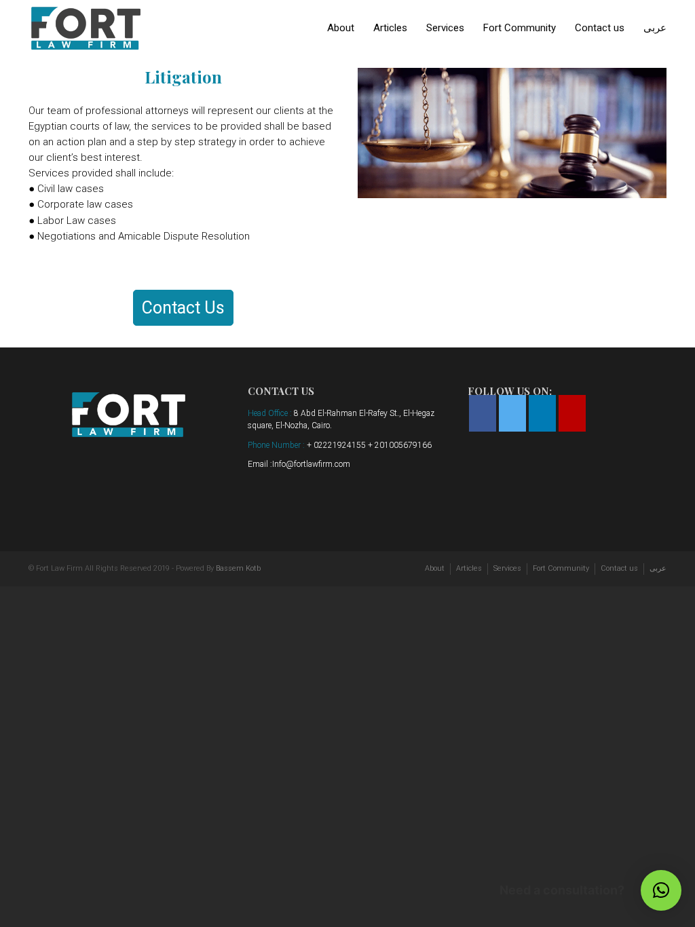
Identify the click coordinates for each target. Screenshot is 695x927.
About (340, 28)
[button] (661, 890)
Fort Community (519, 28)
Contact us (599, 28)
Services (445, 28)
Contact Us (183, 308)
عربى (654, 28)
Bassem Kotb (238, 568)
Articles (390, 28)
